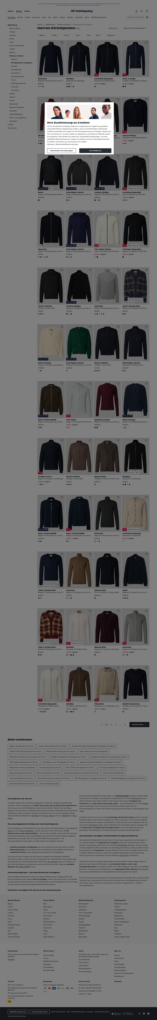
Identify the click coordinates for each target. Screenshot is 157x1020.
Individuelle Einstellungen (61, 151)
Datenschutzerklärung (62, 144)
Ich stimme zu (95, 151)
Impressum (74, 144)
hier (65, 142)
